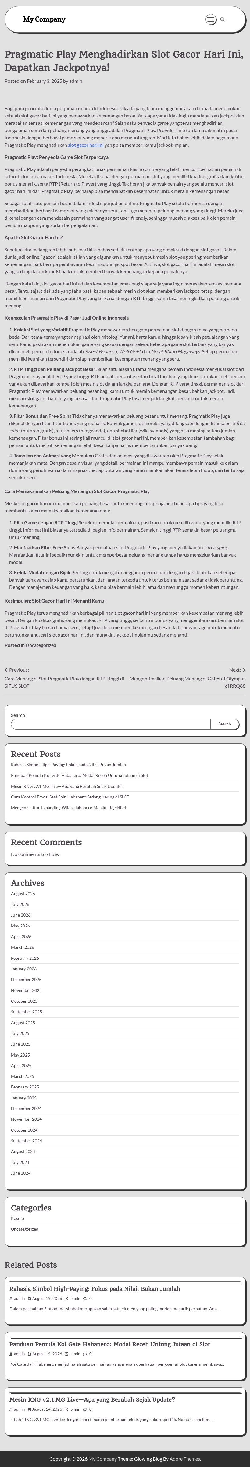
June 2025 (20, 1044)
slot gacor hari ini (86, 145)
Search (18, 715)
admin (75, 81)
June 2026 (20, 915)
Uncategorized (41, 645)
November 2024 (26, 1119)
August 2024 (23, 1151)
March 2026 (22, 947)
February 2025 (25, 1087)
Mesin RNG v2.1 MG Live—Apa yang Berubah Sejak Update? (67, 786)
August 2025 (23, 1022)
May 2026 (20, 926)
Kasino (17, 1218)
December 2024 (26, 1108)
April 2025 (21, 1065)
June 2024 (20, 1173)
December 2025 (26, 979)
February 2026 (25, 958)
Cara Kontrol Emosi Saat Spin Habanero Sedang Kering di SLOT (70, 797)
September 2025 (26, 1011)
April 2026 (21, 936)
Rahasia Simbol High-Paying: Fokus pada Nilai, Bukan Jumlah (68, 764)
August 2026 (23, 893)
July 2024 (20, 1162)
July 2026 (20, 904)
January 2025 (24, 1097)
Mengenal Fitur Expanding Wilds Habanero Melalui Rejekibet (68, 807)
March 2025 (22, 1076)
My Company (44, 19)
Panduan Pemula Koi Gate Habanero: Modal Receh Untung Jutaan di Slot (79, 775)
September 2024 (26, 1140)
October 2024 (24, 1130)
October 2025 (24, 1001)
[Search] (222, 19)
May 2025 (20, 1055)
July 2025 (20, 1033)
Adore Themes (185, 1459)
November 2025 (26, 990)
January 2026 (24, 968)
